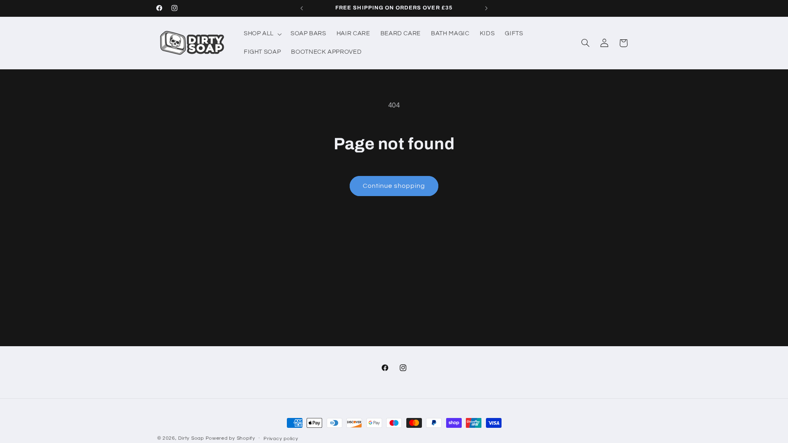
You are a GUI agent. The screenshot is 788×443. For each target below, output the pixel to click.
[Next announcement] (486, 8)
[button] (261, 34)
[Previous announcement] (302, 8)
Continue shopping (394, 186)
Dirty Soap (191, 438)
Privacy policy (280, 438)
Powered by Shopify (230, 438)
